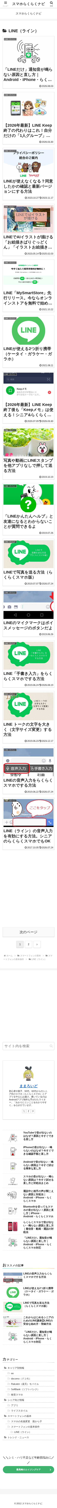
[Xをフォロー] (24, 1111)
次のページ (29, 932)
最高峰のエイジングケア (28, 1469)
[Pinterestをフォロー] (33, 1111)
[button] (51, 1046)
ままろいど (28, 1086)
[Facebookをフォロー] (28, 1111)
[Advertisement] (28, 888)
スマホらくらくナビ (28, 4)
